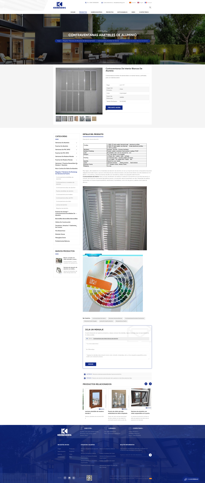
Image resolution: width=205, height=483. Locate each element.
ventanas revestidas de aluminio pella (89, 449)
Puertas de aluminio (61, 146)
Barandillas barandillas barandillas (66, 218)
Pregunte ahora (114, 107)
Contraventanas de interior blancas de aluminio (105, 338)
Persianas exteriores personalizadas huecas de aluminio (107, 374)
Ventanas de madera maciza (64, 156)
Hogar (73, 12)
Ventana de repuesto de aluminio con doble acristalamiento (70, 268)
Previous (146, 383)
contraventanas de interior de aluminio (134, 318)
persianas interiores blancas (115, 318)
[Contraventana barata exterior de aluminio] (140, 399)
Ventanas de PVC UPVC (62, 149)
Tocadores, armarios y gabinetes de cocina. (65, 226)
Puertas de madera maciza (64, 160)
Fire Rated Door (60, 231)
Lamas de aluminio (61, 205)
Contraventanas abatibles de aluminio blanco (93, 412)
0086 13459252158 (93, 2)
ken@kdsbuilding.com (119, 2)
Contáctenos (144, 12)
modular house (60, 234)
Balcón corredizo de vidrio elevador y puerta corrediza (70, 258)
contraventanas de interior (99, 318)
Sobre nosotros (96, 12)
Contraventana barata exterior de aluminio (137, 412)
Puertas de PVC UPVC (62, 153)
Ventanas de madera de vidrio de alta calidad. (108, 466)
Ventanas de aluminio (62, 142)
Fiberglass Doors (60, 237)
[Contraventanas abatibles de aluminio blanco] (94, 399)
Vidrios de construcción (62, 222)
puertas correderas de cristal (107, 453)
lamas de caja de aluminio (106, 321)
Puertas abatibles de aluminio (64, 191)
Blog (70, 457)
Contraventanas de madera (64, 194)
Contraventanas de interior (91, 176)
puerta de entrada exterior (87, 465)
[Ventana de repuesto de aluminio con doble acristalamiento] (59, 270)
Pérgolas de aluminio (62, 208)
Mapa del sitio (113, 478)
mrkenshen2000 (137, 435)
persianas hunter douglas (90, 321)
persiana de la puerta (121, 321)
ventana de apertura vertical (107, 448)
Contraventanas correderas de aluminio (65, 183)
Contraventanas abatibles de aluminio (108, 40)
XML (120, 478)
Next (150, 383)
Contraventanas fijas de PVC (64, 198)
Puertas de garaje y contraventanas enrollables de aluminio (65, 213)
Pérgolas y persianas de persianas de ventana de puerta (79, 40)
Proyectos (109, 12)
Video (133, 12)
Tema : (103, 338)
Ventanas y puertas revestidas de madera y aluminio (66, 164)
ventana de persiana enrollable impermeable (89, 457)
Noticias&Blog (122, 12)
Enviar (90, 364)
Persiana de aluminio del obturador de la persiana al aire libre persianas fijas (112, 378)
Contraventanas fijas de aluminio (65, 187)
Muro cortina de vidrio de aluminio (66, 168)
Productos (83, 12)
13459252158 (117, 433)
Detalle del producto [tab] (93, 134)
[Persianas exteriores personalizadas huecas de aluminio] (117, 399)
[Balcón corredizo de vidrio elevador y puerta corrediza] (59, 260)
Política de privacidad (128, 478)
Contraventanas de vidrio (63, 201)
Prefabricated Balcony (62, 241)
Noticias (60, 454)
